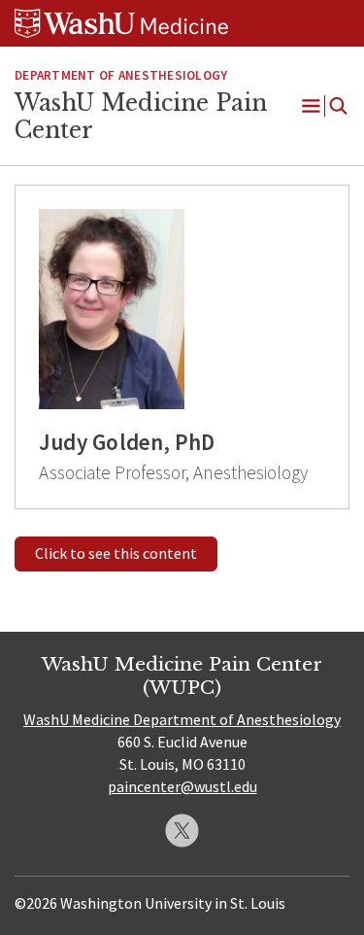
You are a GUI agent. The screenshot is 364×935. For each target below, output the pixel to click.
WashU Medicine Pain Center (141, 116)
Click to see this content (116, 553)
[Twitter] (182, 831)
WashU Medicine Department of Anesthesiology (182, 719)
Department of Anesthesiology (121, 75)
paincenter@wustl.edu (182, 786)
